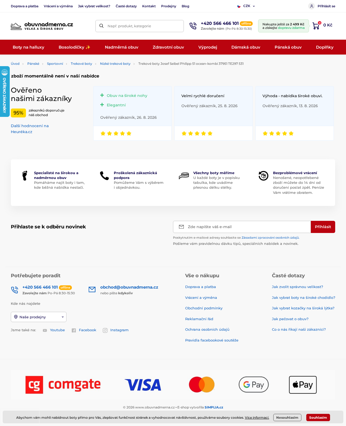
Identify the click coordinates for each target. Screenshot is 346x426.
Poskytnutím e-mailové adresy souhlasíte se (236, 237)
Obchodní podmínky (203, 308)
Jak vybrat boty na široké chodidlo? (303, 297)
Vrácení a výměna (58, 6)
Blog (185, 6)
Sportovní (55, 64)
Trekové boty (81, 64)
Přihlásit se (326, 6)
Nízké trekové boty (115, 64)
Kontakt (149, 6)
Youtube (57, 330)
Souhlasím (318, 417)
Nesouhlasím (287, 417)
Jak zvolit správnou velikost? (297, 287)
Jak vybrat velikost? (94, 6)
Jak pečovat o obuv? (290, 319)
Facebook (87, 330)
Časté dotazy (126, 6)
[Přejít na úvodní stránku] (42, 26)
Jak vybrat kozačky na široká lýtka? (303, 308)
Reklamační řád (199, 319)
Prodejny (168, 6)
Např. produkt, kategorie (129, 26)
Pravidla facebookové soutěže (211, 340)
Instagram (119, 330)
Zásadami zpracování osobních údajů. (271, 237)
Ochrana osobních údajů (207, 329)
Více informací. (257, 417)
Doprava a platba (24, 6)
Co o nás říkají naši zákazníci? (299, 329)
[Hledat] (101, 26)
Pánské (33, 64)
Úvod (15, 64)
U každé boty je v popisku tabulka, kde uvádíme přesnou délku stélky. (216, 182)
